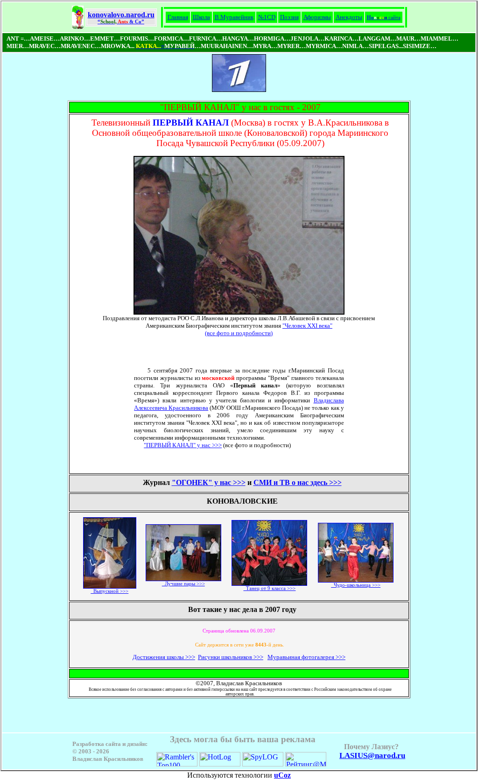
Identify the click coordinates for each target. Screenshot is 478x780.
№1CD (266, 17)
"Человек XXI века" (307, 325)
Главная (178, 17)
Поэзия (289, 17)
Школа (201, 17)
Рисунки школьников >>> (230, 657)
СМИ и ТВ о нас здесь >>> (297, 482)
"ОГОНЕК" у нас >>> (209, 482)
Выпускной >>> (109, 591)
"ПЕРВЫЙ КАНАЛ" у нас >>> (183, 445)
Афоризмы (317, 17)
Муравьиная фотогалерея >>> (306, 657)
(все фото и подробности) (239, 333)
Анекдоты (349, 17)
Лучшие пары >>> (183, 583)
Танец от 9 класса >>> (269, 588)
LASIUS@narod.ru (372, 755)
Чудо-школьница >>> (355, 585)
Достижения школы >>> (164, 657)
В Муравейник (234, 17)
